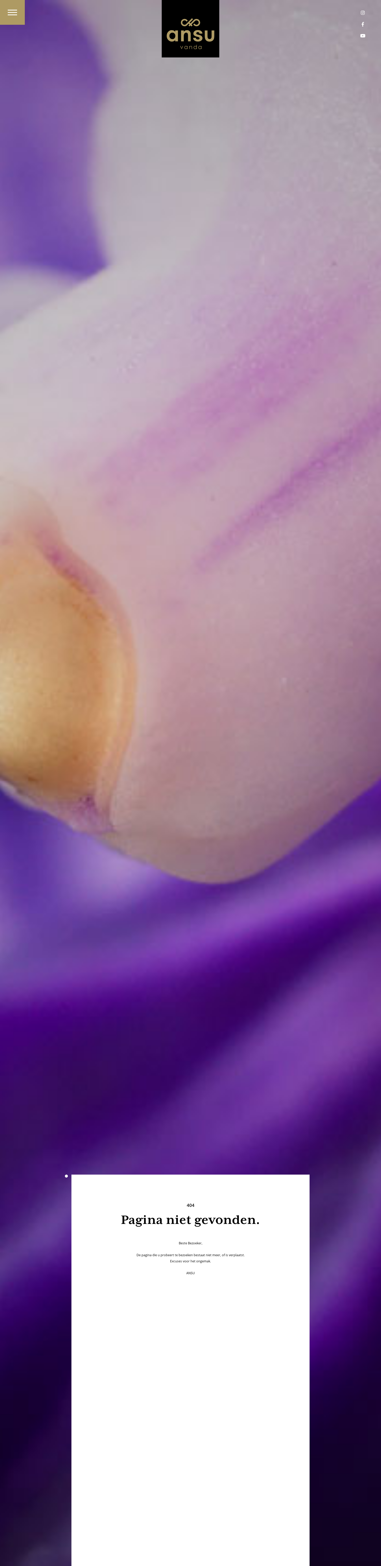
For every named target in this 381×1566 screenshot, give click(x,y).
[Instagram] (363, 12)
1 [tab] (66, 1176)
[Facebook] (363, 24)
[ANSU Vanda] (190, 28)
